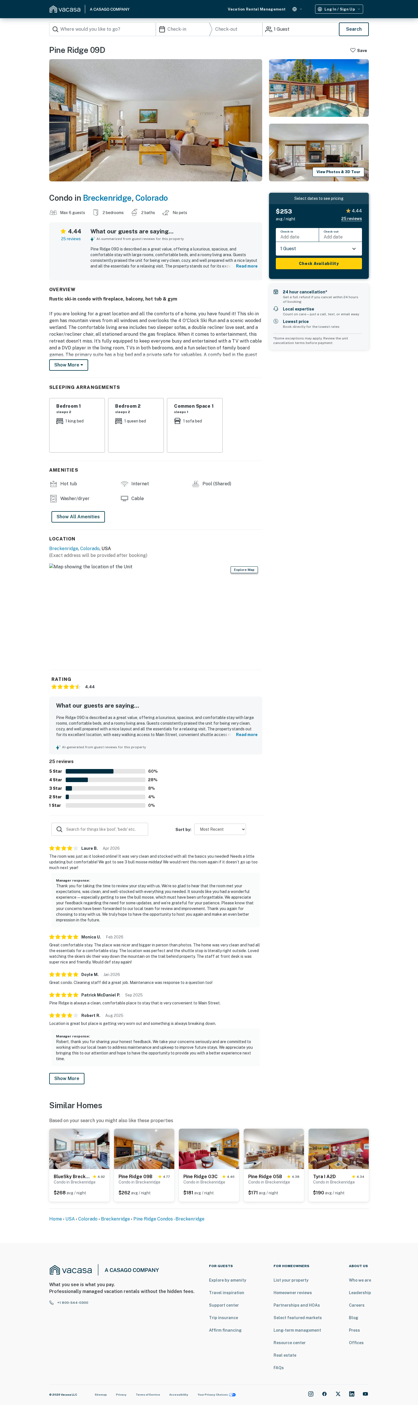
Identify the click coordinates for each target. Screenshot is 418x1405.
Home (55, 1219)
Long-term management (297, 1330)
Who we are (360, 1280)
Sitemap (101, 1394)
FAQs (279, 1367)
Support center (224, 1305)
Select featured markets (298, 1317)
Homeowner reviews (293, 1292)
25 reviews (71, 239)
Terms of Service (148, 1394)
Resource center (290, 1342)
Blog (353, 1317)
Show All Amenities (78, 516)
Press (354, 1330)
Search (354, 29)
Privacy (121, 1394)
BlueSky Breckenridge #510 (72, 1176)
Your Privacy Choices (213, 1394)
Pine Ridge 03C (200, 1176)
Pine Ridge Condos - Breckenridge (168, 1219)
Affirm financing (225, 1330)
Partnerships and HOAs (297, 1305)
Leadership (360, 1292)
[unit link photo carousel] (79, 1148)
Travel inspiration (226, 1292)
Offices (356, 1342)
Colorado (151, 197)
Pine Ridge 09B (135, 1176)
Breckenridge (107, 197)
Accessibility (178, 1394)
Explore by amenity (227, 1280)
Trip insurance (223, 1317)
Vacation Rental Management (256, 9)
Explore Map (244, 570)
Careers (357, 1305)
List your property (291, 1280)
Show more (67, 365)
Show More (66, 1078)
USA (70, 1219)
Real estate (285, 1355)
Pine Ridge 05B (265, 1176)
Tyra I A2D (324, 1176)
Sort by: (183, 829)
